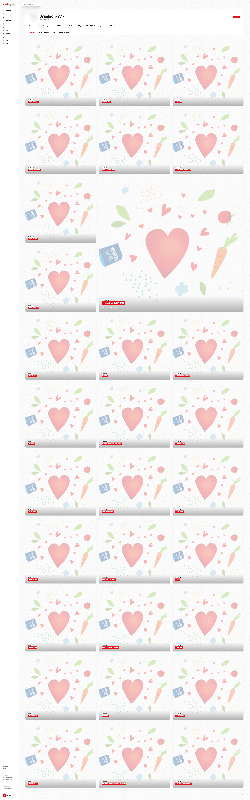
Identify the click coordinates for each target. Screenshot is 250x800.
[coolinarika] (9, 4)
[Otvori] (15, 795)
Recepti (46, 32)
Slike (53, 32)
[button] (9, 27)
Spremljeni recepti (64, 32)
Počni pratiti (236, 17)
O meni (39, 32)
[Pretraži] (39, 4)
